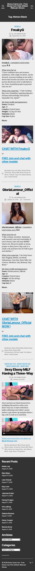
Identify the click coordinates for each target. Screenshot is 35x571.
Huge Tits (18, 175)
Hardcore (11, 449)
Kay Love (5, 487)
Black (20, 170)
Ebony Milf (15, 172)
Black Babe (20, 348)
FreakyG (17, 30)
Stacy (15, 451)
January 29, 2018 (18, 379)
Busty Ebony (26, 170)
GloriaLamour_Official (17, 192)
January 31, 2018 (12, 199)
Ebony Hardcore (12, 366)
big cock (14, 170)
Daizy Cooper (7, 520)
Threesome (21, 451)
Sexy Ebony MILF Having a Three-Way (17, 371)
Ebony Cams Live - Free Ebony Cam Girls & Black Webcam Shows (17, 6)
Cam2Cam (7, 172)
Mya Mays (6, 473)
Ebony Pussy (24, 172)
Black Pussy (28, 348)
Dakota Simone (8, 513)
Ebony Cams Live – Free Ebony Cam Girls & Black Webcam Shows (14, 565)
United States (12, 177)
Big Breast (7, 348)
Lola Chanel (6, 480)
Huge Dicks (19, 449)
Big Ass (6, 445)
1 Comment (26, 199)
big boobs (7, 170)
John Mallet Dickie (20, 34)
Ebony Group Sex (23, 364)
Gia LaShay (6, 507)
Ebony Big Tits (10, 364)
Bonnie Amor (7, 527)
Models (17, 26)
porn (5, 177)
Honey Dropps (7, 500)
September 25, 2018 (18, 36)
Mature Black (26, 175)
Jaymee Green (8, 493)
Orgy (10, 451)
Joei (24, 449)
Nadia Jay (6, 466)
